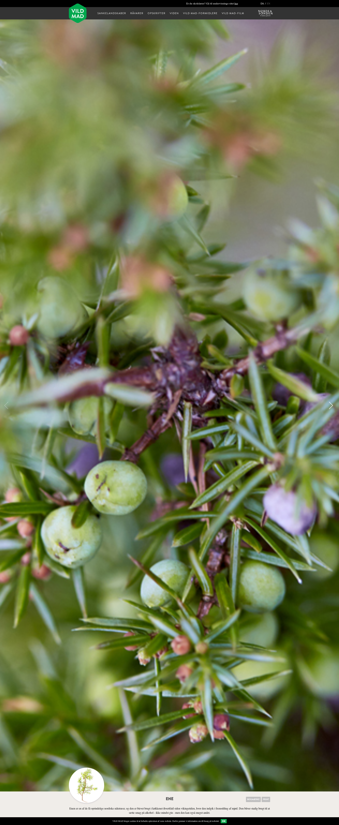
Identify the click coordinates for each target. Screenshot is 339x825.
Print (266, 799)
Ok (223, 821)
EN (268, 3)
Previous (8, 405)
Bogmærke (253, 799)
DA (263, 3)
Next (329, 405)
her (236, 3)
